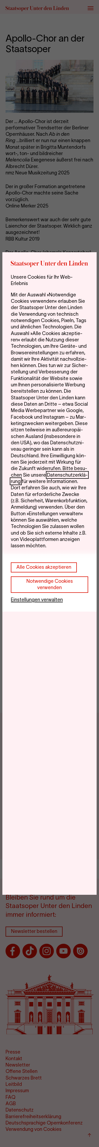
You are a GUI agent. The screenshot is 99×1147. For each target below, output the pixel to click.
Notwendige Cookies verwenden (49, 584)
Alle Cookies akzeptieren (43, 567)
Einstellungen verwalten (37, 599)
